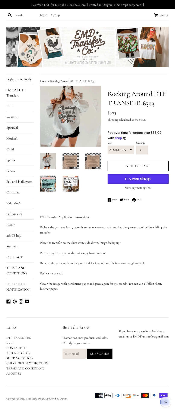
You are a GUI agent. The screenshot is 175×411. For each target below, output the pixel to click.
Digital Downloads (18, 79)
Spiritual (12, 127)
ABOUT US (14, 373)
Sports (10, 160)
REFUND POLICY (18, 353)
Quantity (140, 142)
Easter (10, 225)
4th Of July (13, 235)
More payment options (138, 187)
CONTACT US (16, 348)
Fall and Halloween (19, 181)
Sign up (55, 15)
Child (10, 149)
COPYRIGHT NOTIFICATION (18, 287)
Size (110, 142)
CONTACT (14, 257)
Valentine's (13, 203)
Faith (9, 106)
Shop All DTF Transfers (15, 93)
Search (10, 343)
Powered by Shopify (57, 398)
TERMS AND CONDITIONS (16, 270)
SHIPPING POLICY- (19, 358)
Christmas (13, 192)
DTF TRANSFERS (18, 338)
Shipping (113, 119)
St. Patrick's (14, 214)
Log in (43, 15)
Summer (12, 246)
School (11, 171)
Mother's (12, 138)
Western (12, 117)
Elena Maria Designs (36, 398)
